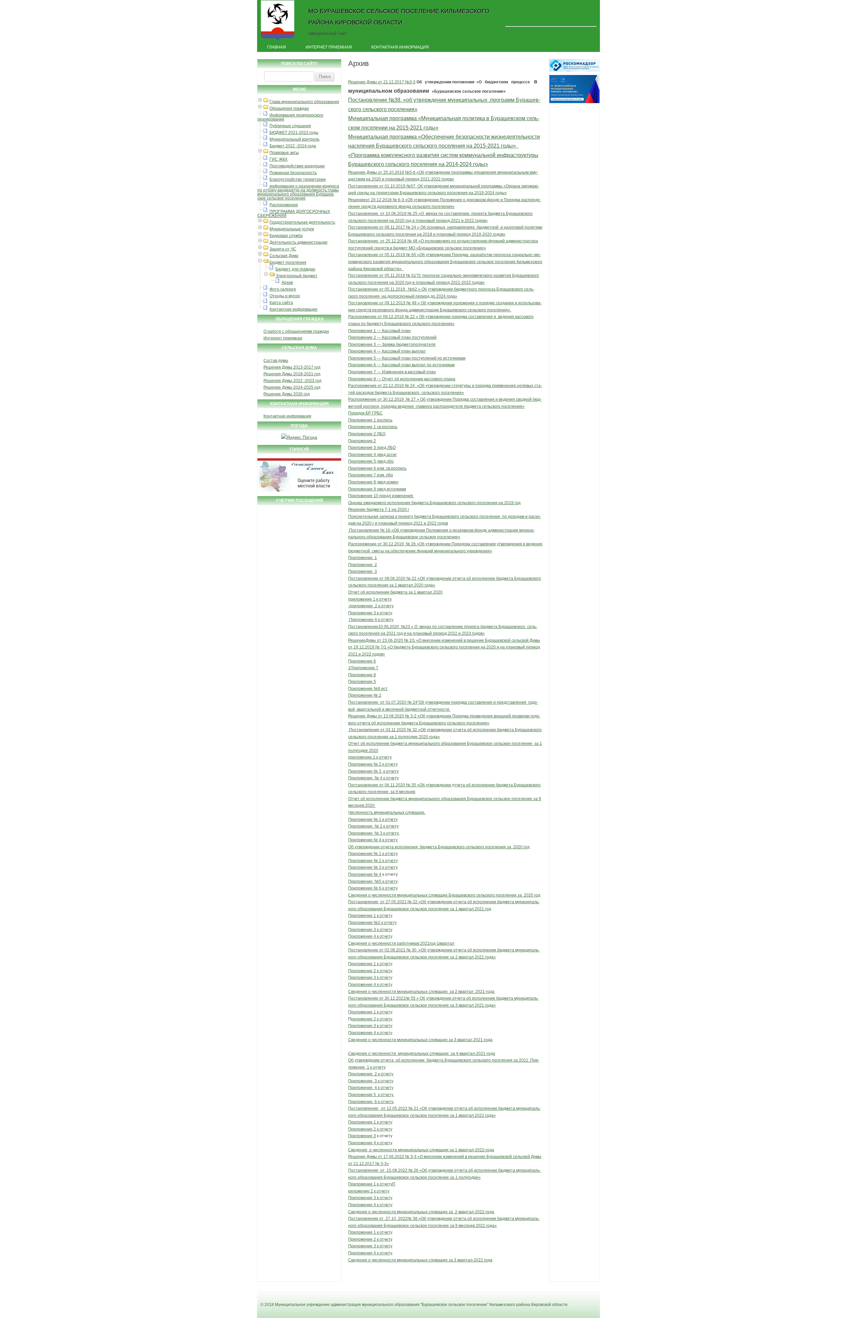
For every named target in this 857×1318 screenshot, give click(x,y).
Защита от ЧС (282, 249)
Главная (276, 47)
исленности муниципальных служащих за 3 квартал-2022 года (433, 1260)
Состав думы (275, 360)
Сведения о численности (372, 1053)
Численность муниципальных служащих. (386, 812)
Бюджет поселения (287, 262)
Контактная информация (400, 47)
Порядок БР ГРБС (365, 413)
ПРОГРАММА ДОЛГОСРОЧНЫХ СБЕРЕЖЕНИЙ (293, 213)
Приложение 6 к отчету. (371, 1101)
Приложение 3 (362, 571)
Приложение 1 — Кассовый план (379, 330)
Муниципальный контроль (294, 139)
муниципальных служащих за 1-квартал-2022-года (446, 1150)
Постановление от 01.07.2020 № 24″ (383, 702)
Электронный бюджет (296, 276)
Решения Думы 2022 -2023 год (292, 380)
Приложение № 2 (364, 695)
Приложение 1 (362, 557)
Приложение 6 (362, 661)
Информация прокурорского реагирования (290, 117)
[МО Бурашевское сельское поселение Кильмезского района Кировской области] (277, 41)
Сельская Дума (283, 255)
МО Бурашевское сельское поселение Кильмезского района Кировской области (398, 16)
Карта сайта (281, 302)
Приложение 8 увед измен (373, 482)
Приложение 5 (362, 681)
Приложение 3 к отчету (370, 613)
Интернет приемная (329, 47)
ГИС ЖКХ (278, 159)
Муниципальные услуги (291, 229)
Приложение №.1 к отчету (373, 819)
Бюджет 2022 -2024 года (292, 146)
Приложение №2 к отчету (372, 922)
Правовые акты (284, 152)
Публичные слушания (290, 126)
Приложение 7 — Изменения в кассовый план (392, 372)
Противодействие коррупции (297, 166)
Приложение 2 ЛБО (366, 434)
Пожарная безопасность (293, 172)
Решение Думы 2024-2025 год (291, 387)
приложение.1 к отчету (370, 757)
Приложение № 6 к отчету (373, 888)
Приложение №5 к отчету (373, 881)
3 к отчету (384, 1081)
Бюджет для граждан (295, 269)
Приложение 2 (362, 441)
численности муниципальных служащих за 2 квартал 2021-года (432, 991)
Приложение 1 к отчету (370, 915)
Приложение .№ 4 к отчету (373, 778)
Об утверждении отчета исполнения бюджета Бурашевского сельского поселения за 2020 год (439, 847)
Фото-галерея (282, 289)
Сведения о (360, 943)
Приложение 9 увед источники (377, 489)
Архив (287, 282)
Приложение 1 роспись (370, 420)
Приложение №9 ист (368, 688)
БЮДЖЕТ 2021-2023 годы (293, 132)
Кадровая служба (286, 235)
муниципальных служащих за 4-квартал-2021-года (446, 1053)
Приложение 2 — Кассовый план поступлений (392, 337)
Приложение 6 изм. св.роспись (377, 468)
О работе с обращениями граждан (296, 331)
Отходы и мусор (284, 296)
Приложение (361, 1081)
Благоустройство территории (297, 179)
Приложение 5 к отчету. (371, 1094)
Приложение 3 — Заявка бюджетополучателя (392, 344)
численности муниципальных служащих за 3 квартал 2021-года (432, 1039)
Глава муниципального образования (304, 101)
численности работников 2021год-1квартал (413, 943)
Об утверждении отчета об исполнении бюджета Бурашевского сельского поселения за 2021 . (439, 1060)
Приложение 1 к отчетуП (371, 1184)
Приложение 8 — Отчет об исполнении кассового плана (401, 379)
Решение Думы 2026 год (286, 394)
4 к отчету (384, 1087)
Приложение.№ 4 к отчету (373, 840)
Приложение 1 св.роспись (372, 426)
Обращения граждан (289, 108)
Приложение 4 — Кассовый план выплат (387, 351)
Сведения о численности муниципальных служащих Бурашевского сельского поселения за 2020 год (444, 895)
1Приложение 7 (363, 668)
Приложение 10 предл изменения (380, 495)
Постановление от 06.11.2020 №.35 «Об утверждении (400, 785)
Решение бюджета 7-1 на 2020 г (378, 509)
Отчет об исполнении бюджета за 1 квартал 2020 (395, 592)
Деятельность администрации (298, 242)
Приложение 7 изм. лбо (370, 475)
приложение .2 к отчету (371, 606)
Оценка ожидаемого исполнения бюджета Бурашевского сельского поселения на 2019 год (434, 502)
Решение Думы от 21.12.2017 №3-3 (381, 82)
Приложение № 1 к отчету (373, 853)
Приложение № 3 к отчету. (373, 833)
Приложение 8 (362, 675)
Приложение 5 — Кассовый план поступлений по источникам (406, 358)
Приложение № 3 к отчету (373, 771)
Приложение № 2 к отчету (373, 764)
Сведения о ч (361, 1260)
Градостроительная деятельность (302, 222)
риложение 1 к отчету (371, 963)
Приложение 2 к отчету (370, 970)
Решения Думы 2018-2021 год (291, 374)
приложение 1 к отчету (370, 599)
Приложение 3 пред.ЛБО (372, 447)
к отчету (384, 1025)
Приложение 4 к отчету (370, 619)
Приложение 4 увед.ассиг (372, 454)
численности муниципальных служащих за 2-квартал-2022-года (433, 1212)
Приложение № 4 (364, 874)
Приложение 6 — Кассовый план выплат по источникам (401, 365)
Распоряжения (283, 205)
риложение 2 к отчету (371, 1019)
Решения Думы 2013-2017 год (291, 367)
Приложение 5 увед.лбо (371, 461)
